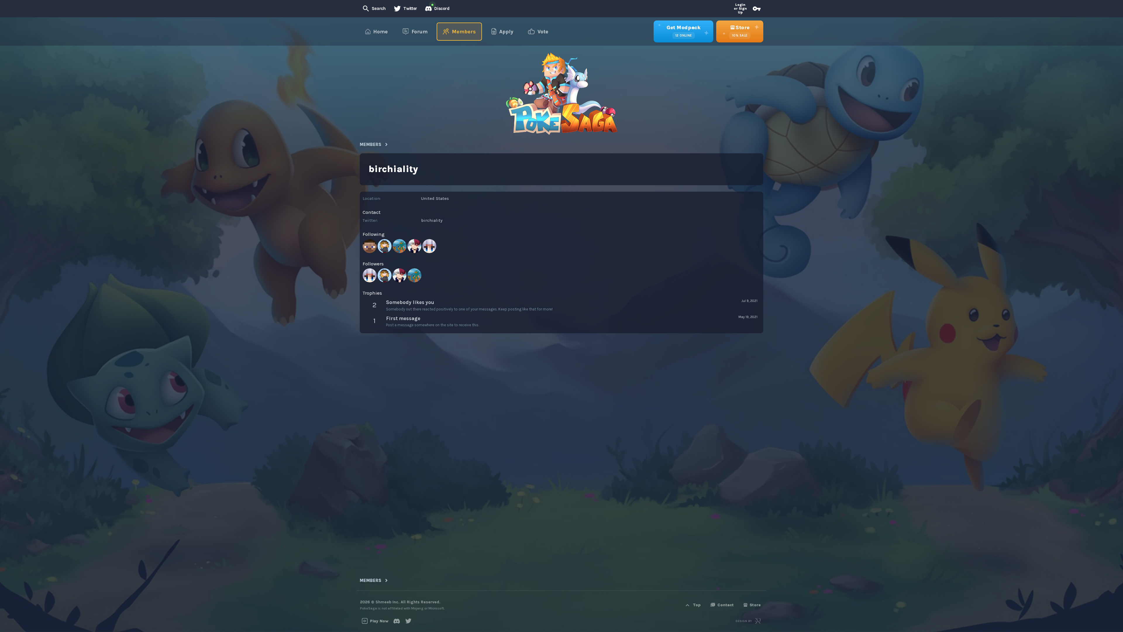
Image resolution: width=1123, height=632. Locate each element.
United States (435, 198)
